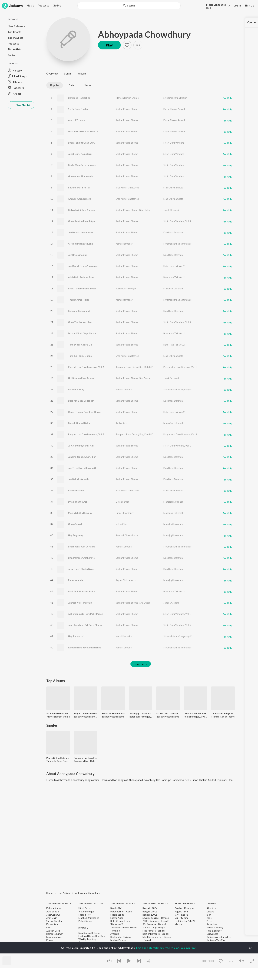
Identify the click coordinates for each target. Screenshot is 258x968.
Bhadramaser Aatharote (81, 557)
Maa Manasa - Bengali (154, 930)
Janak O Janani (171, 210)
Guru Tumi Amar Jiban (80, 322)
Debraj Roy (137, 367)
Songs (67, 73)
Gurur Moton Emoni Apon (82, 221)
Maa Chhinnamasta (173, 187)
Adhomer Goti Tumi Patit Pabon (85, 613)
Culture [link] (210, 911)
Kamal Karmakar (124, 243)
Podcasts (43, 5)
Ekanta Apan (116, 917)
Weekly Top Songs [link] (88, 939)
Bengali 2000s (150, 914)
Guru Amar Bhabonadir (80, 176)
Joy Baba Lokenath (78, 479)
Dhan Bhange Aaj (77, 501)
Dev (48, 927)
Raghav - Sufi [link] (181, 911)
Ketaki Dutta (150, 367)
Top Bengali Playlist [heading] (155, 903)
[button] (217, 6)
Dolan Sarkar (122, 501)
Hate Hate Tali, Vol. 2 (174, 266)
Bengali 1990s (150, 911)
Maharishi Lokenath (173, 288)
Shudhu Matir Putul (79, 187)
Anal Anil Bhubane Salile (81, 591)
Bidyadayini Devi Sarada (81, 210)
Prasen (49, 940)
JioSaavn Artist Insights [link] (218, 937)
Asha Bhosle (52, 911)
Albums (82, 73)
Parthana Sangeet (223, 713)
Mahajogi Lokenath (173, 501)
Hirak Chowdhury (125, 513)
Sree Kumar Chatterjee (127, 187)
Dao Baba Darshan (173, 232)
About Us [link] (211, 908)
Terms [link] (210, 927)
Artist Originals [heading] (185, 903)
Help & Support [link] (214, 930)
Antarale (114, 933)
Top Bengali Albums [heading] (122, 903)
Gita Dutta (144, 210)
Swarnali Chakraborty (127, 535)
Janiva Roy (121, 423)
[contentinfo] (141, 930)
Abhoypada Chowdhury (144, 34)
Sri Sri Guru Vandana (173, 142)
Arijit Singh (51, 917)
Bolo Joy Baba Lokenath (81, 400)
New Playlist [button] (22, 105)
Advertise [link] (212, 924)
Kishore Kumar (53, 908)
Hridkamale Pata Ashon (81, 378)
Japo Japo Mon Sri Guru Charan (85, 625)
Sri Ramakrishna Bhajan (175, 97)
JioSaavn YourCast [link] (216, 940)
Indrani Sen (121, 524)
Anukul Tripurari (77, 120)
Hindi (208, 8)
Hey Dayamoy (75, 535)
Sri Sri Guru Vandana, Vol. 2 (177, 221)
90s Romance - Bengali (154, 924)
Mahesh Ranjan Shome (127, 97)
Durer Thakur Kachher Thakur (84, 412)
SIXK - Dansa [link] (181, 914)
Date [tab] (71, 85)
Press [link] (209, 921)
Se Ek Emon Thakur (78, 109)
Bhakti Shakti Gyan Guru (81, 142)
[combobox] (129, 5)
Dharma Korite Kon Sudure (83, 131)
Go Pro (57, 5)
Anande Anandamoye (79, 198)
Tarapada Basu (123, 367)
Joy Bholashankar (77, 254)
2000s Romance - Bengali (155, 921)
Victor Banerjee (86, 911)
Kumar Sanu (52, 924)
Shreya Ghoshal (54, 921)
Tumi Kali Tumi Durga (80, 355)
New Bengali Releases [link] (89, 933)
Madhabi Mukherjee (88, 917)
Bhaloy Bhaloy (76, 490)
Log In (237, 5)
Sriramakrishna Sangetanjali (177, 243)
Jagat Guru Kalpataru (80, 154)
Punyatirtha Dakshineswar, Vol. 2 (86, 434)
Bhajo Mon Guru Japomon (82, 165)
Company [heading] (212, 903)
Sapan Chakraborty (126, 580)
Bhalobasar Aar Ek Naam (81, 546)
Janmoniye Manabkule (80, 602)
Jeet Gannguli (53, 914)
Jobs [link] (209, 917)
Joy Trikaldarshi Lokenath (82, 468)
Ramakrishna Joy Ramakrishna (84, 647)
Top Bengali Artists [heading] (58, 903)
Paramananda (75, 580)
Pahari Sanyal (85, 921)
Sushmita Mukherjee (126, 288)
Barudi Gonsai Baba (79, 423)
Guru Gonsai (75, 524)
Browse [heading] (83, 928)
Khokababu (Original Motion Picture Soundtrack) (120, 940)
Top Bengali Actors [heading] (90, 903)
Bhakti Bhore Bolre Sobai (82, 288)
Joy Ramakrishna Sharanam (83, 266)
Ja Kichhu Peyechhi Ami (81, 445)
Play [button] (109, 45)
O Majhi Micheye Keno (80, 243)
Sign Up (249, 5)
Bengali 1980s (150, 908)
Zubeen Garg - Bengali (154, 927)
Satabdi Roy (84, 914)
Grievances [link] (212, 933)
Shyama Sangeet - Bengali (156, 917)
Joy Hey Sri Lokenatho (80, 232)
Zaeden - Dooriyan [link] (184, 908)
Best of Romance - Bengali (156, 933)
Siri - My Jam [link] (181, 917)
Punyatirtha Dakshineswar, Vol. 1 (86, 367)
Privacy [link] (219, 927)
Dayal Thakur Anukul (174, 109)
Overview (52, 73)
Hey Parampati (76, 636)
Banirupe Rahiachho (79, 97)
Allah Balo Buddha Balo (81, 277)
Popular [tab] (54, 85)
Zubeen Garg (53, 930)
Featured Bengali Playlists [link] (91, 936)
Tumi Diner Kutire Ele (80, 344)
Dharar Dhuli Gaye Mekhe (82, 333)
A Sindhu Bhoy (76, 389)
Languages (216, 4)
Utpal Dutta (84, 908)
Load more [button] (140, 663)
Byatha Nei (115, 908)
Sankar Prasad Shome (127, 109)
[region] (140, 893)
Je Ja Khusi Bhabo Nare (81, 569)
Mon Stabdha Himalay (80, 513)
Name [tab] (87, 85)
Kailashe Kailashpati (79, 311)
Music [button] (30, 5)
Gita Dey (163, 367)
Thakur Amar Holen (79, 299)
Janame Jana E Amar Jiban (82, 456)
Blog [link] (209, 914)
